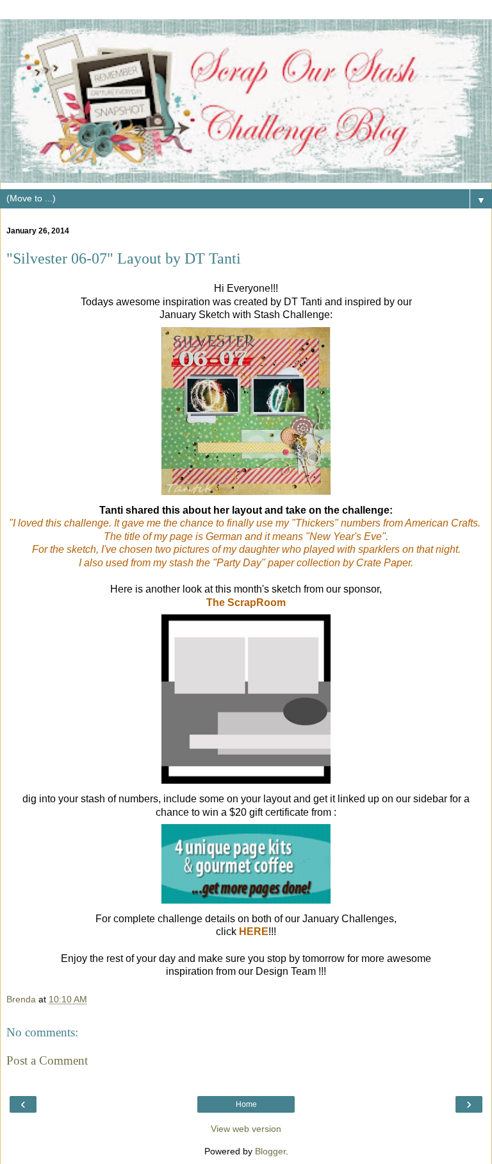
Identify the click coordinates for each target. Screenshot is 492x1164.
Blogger (270, 1151)
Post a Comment (47, 1060)
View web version (246, 1129)
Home (246, 1104)
